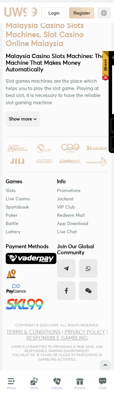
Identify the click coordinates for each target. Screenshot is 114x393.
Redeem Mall (71, 215)
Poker (11, 215)
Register (81, 13)
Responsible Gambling (57, 338)
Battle (12, 224)
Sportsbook (17, 207)
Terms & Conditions (33, 332)
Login (54, 13)
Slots (11, 191)
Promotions (68, 191)
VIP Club (66, 207)
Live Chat (67, 232)
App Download (72, 224)
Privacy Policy (85, 332)
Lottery (13, 232)
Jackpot (65, 199)
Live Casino (18, 199)
